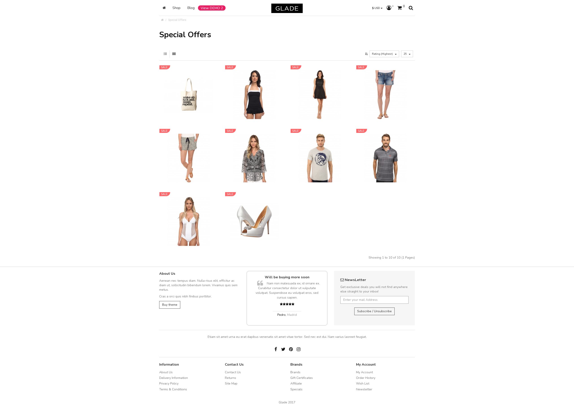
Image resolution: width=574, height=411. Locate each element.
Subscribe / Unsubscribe (374, 311)
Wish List (362, 383)
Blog (191, 7)
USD (376, 8)
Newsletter (364, 389)
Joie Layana (188, 148)
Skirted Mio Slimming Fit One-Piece (254, 87)
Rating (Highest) (383, 54)
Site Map (231, 383)
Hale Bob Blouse (254, 148)
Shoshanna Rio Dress (319, 85)
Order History (365, 378)
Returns (230, 378)
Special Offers (177, 20)
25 (405, 54)
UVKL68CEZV (290, 277)
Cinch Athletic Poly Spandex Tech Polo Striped (385, 151)
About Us (166, 372)
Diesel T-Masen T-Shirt (319, 148)
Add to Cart (184, 100)
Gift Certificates (301, 378)
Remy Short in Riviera (385, 85)
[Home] (164, 7)
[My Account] (390, 8)
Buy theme (169, 305)
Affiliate (296, 383)
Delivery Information (173, 378)
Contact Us (233, 372)
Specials (296, 389)
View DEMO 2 (212, 8)
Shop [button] (176, 7)
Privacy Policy (168, 383)
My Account (364, 372)
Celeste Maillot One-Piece (189, 212)
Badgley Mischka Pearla (254, 212)
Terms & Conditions (173, 389)
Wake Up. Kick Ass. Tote (189, 85)
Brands (295, 372)
